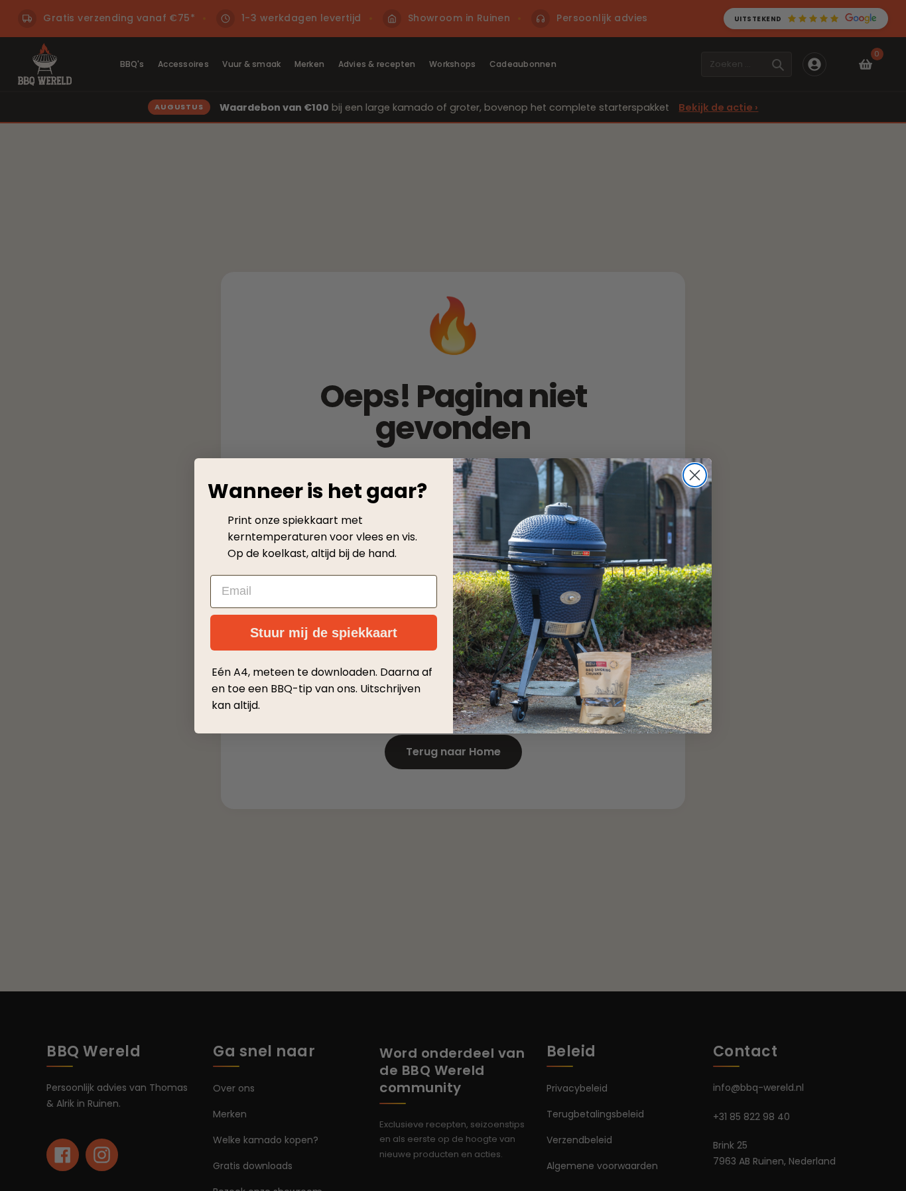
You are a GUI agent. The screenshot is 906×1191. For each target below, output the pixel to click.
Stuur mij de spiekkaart (323, 632)
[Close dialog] (694, 475)
